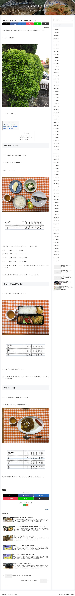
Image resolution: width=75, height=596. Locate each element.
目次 (24, 133)
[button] (45, 23)
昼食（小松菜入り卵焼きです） (10, 126)
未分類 (5, 489)
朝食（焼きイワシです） (9, 124)
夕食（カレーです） (8, 128)
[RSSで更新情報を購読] (27, 505)
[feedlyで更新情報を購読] (24, 505)
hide (13, 122)
